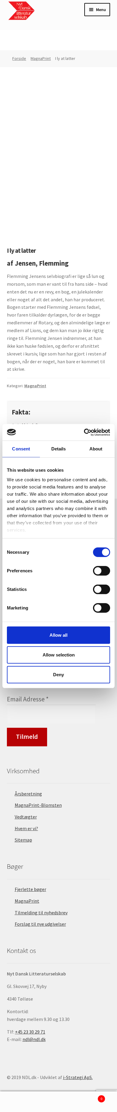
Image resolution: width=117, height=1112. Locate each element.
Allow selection (59, 654)
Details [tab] (58, 448)
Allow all (59, 635)
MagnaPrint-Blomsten (38, 805)
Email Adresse (28, 699)
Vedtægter (26, 817)
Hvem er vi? (26, 828)
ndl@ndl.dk (34, 1039)
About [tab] (96, 448)
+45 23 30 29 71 (30, 1032)
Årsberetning (28, 794)
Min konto (19, 1102)
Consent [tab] (21, 448)
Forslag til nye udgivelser (40, 924)
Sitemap (23, 840)
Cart (90, 1096)
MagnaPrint (41, 58)
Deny (58, 674)
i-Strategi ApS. (78, 1077)
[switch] (101, 571)
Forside (19, 58)
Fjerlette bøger (30, 889)
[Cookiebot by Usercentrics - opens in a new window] (84, 432)
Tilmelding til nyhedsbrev (41, 913)
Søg (58, 1102)
